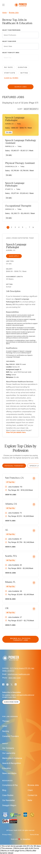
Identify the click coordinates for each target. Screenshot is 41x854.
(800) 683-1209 (14, 678)
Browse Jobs (14, 12)
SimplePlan (26, 839)
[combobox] (20, 35)
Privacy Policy (7, 834)
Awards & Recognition (11, 763)
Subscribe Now (11, 702)
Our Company (8, 748)
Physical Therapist (14, 466)
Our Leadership (8, 753)
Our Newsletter (8, 800)
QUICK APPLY (14, 256)
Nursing (5, 731)
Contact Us (32, 795)
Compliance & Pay (10, 785)
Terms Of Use (34, 834)
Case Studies (7, 795)
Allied (4, 726)
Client (30, 790)
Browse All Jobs (20, 639)
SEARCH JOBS (20, 87)
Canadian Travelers (10, 736)
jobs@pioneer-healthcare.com (19, 674)
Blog (4, 790)
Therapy (5, 721)
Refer (30, 800)
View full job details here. (16, 432)
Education (6, 768)
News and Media (9, 773)
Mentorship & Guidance (12, 758)
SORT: (20, 109)
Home (4, 12)
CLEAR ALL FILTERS (11, 78)
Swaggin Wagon (9, 805)
